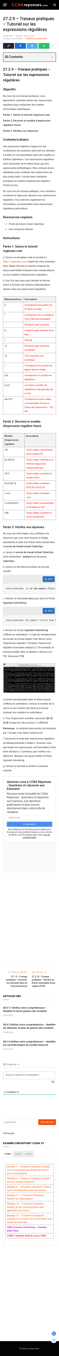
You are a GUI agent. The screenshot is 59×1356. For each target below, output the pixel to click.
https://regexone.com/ (15, 261)
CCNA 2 (18, 1154)
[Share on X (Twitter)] (32, 46)
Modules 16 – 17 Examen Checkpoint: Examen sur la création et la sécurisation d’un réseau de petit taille (29, 1219)
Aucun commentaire (14, 39)
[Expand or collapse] (52, 57)
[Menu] (5, 5)
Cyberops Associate (36, 39)
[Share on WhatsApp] (43, 46)
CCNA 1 (8, 1154)
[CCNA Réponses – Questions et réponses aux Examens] (29, 4)
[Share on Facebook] (20, 46)
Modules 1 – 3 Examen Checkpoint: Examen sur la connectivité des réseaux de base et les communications (28, 1170)
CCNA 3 (28, 1154)
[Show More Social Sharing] (53, 46)
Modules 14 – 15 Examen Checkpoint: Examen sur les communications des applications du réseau (25, 1207)
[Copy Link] (8, 46)
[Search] (54, 5)
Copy (50, 579)
